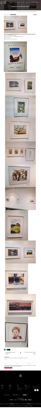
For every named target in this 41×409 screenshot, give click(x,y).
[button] (8, 349)
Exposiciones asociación (25, 11)
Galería (9, 387)
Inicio (17, 11)
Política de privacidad (19, 387)
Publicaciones (2, 387)
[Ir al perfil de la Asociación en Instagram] (38, 390)
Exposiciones (20, 11)
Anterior (10, 353)
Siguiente (30, 353)
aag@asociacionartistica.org (36, 386)
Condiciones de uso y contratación (20, 388)
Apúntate (2, 388)
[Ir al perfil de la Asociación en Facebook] (35, 390)
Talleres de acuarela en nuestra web (11, 35)
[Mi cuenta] (38, 2)
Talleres (10, 388)
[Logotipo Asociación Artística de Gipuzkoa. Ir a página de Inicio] (3, 2)
